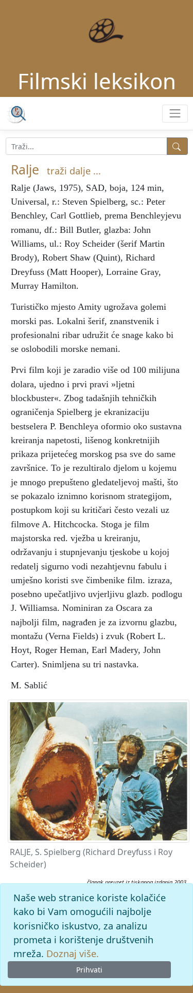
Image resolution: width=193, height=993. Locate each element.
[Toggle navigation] (174, 114)
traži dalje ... (74, 171)
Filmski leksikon (96, 80)
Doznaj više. (72, 953)
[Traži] (177, 146)
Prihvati (89, 970)
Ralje (25, 169)
